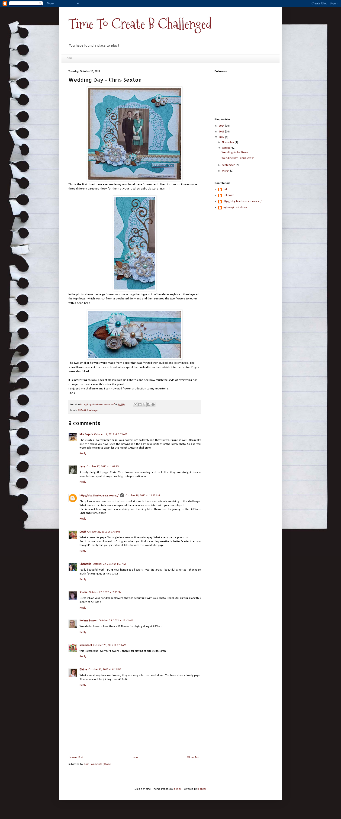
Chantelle (85, 564)
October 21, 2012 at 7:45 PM (103, 531)
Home (69, 58)
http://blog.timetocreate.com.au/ (99, 495)
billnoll (177, 789)
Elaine (83, 669)
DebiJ (83, 531)
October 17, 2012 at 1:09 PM (103, 466)
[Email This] (135, 404)
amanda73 (86, 645)
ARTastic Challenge (87, 410)
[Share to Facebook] (148, 404)
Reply (83, 453)
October (227, 148)
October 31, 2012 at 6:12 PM (104, 669)
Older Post (193, 757)
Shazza (83, 592)
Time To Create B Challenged (140, 24)
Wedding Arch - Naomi (235, 152)
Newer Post (76, 757)
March (226, 171)
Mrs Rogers (86, 434)
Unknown (228, 195)
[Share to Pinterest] (153, 404)
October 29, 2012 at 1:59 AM (109, 645)
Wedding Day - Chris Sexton (238, 158)
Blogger (201, 789)
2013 (222, 131)
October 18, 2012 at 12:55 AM (142, 495)
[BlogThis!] (140, 404)
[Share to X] (144, 404)
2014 (222, 126)
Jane (82, 466)
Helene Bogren (88, 620)
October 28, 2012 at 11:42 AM (116, 620)
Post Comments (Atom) (97, 764)
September (228, 165)
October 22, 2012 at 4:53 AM (109, 564)
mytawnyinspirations (235, 207)
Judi (225, 189)
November (228, 142)
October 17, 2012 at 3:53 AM (110, 434)
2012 (222, 137)
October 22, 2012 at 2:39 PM (105, 592)
